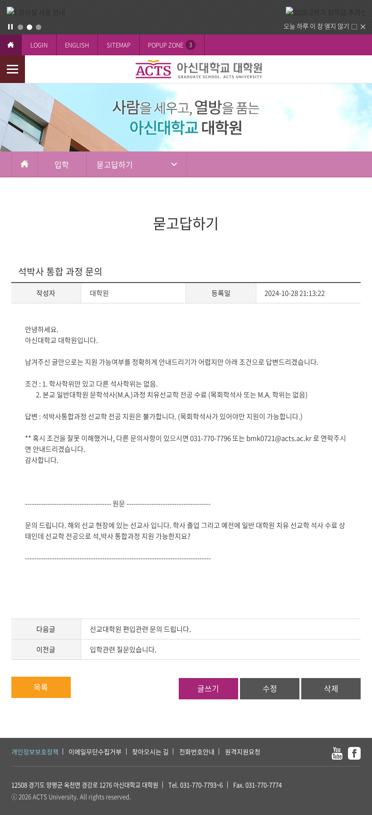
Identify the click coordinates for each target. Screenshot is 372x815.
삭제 (331, 688)
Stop (10, 27)
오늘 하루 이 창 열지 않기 (316, 25)
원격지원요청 (242, 751)
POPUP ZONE (170, 44)
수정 (270, 688)
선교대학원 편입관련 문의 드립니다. (140, 629)
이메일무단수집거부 (95, 751)
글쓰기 (208, 688)
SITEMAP (119, 44)
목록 (41, 687)
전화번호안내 (197, 751)
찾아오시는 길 (150, 751)
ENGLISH (77, 44)
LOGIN (39, 44)
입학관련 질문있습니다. (123, 649)
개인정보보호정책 (35, 751)
